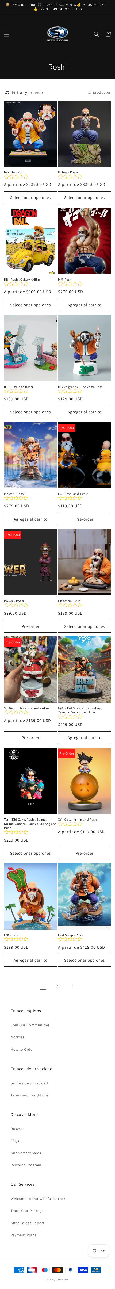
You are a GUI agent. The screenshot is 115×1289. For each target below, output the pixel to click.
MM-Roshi (65, 279)
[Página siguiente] (72, 986)
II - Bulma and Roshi (18, 387)
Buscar (16, 1128)
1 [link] (43, 985)
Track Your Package (27, 1210)
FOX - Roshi (12, 935)
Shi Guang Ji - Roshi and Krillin (26, 708)
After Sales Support (27, 1223)
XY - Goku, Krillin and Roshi (78, 819)
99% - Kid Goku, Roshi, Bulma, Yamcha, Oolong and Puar (80, 710)
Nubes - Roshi (68, 172)
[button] (7, 34)
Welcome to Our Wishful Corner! (39, 1198)
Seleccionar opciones (30, 197)
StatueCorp (62, 1279)
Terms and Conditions (30, 1095)
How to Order (22, 1049)
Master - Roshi (14, 494)
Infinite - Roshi (15, 172)
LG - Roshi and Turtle (73, 494)
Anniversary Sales (26, 1152)
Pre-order (85, 519)
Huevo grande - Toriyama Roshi (80, 387)
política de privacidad (29, 1083)
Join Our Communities (30, 1025)
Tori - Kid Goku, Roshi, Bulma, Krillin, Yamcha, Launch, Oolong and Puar (30, 823)
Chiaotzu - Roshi (70, 601)
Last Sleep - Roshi (71, 935)
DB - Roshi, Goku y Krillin (22, 279)
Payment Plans (23, 1235)
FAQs (15, 1140)
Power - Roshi (14, 601)
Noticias (18, 1037)
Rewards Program (26, 1164)
